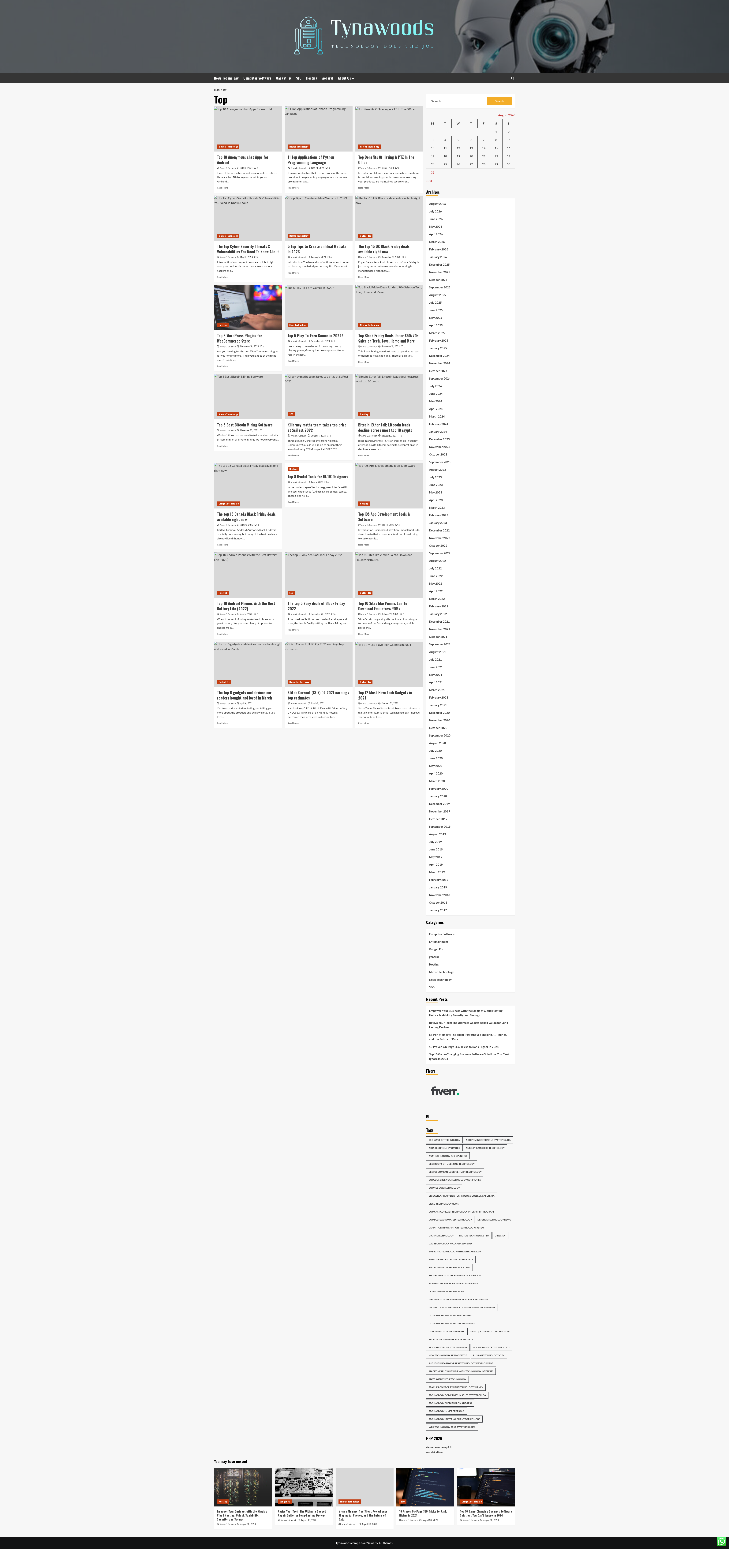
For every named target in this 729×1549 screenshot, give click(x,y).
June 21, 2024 (317, 167)
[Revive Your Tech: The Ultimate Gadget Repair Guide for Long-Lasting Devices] (304, 1487)
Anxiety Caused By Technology (485, 1147)
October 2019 (438, 819)
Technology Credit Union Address (450, 1403)
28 (483, 164)
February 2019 (438, 879)
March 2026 (437, 241)
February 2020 (438, 788)
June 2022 (436, 576)
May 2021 (435, 674)
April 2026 (436, 234)
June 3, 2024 (388, 167)
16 (508, 148)
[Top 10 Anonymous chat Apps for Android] (248, 129)
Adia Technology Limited (444, 1147)
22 (496, 156)
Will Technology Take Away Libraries (452, 1427)
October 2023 (438, 454)
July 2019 (435, 841)
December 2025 (439, 264)
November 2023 (439, 446)
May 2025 (435, 317)
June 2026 (436, 219)
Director (500, 1235)
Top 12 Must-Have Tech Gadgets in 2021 (385, 695)
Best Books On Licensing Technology (452, 1163)
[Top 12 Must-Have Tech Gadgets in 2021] (389, 664)
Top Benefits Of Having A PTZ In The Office (386, 159)
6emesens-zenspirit (439, 1447)
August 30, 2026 (248, 1524)
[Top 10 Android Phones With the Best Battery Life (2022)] (248, 575)
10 (432, 148)
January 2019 (438, 887)
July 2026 (435, 211)
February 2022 (438, 606)
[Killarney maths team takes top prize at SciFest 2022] (319, 396)
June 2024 (436, 393)
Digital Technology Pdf (474, 1235)
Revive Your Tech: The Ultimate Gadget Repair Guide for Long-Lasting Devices (469, 1025)
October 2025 (438, 279)
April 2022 (436, 591)
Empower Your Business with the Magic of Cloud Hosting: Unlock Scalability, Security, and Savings (466, 1013)
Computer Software (257, 78)
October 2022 (438, 545)
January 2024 (438, 431)
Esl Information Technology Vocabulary (455, 1275)
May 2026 (435, 226)
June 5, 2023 (317, 482)
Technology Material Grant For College (454, 1419)
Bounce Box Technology (444, 1187)
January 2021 (438, 705)
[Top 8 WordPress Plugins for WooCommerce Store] (248, 307)
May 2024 (435, 401)
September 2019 (439, 826)
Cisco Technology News (444, 1203)
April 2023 (436, 500)
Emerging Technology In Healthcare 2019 (455, 1251)
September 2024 (439, 378)
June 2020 (436, 758)
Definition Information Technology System (456, 1227)
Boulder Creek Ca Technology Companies (455, 1179)
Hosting (311, 78)
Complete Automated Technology (450, 1219)
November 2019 (439, 811)
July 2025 (435, 302)
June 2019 (436, 849)
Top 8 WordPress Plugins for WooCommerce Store (239, 338)
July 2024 (435, 386)
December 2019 (439, 803)
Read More (222, 187)
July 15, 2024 (246, 167)
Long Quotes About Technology (490, 1331)
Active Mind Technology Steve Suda (488, 1139)
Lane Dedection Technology (446, 1331)
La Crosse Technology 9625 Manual (451, 1315)
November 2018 (439, 895)
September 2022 (439, 553)
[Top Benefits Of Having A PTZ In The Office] (389, 129)
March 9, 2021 (317, 703)
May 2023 (435, 492)
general (327, 78)
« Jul (429, 180)
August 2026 (437, 203)
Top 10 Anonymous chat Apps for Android (242, 159)
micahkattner (435, 1452)
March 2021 (437, 690)
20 (471, 156)
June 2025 (436, 310)
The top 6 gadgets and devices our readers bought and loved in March (244, 695)
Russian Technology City (488, 1355)
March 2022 (437, 598)
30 (508, 164)
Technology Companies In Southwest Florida (457, 1395)
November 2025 (439, 272)
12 (458, 148)
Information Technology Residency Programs (458, 1299)
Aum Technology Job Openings (448, 1155)
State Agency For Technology (447, 1379)
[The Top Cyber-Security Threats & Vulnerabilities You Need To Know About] (248, 218)
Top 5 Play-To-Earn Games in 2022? (315, 335)
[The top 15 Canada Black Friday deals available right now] (248, 485)
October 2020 (438, 727)
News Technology (226, 78)
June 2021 (436, 667)
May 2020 (435, 765)
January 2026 (438, 257)
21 (483, 156)
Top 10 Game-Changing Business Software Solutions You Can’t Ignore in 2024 (469, 1056)
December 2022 (439, 530)
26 (458, 164)
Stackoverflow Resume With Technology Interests (461, 1371)
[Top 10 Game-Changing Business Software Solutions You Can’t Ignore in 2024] (486, 1487)
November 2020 (439, 720)
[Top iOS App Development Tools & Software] (389, 485)
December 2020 (439, 712)
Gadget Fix (283, 78)
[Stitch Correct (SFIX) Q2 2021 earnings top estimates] (319, 664)
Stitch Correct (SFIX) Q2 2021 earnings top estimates (318, 695)
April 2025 (436, 325)
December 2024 (439, 355)
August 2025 (437, 295)
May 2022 (435, 583)
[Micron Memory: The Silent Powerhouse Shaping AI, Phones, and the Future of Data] (365, 1487)
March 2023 (437, 507)
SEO (298, 78)
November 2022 (439, 538)
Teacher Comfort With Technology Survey (456, 1387)
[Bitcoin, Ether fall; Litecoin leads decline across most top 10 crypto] (389, 396)
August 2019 (437, 834)
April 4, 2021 (246, 703)
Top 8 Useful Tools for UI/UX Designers (318, 476)
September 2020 (439, 735)
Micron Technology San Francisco (451, 1339)
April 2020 (436, 773)
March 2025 (437, 333)
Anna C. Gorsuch (228, 168)
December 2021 (439, 621)
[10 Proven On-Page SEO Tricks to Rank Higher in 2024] (425, 1487)
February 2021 (438, 697)
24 (432, 164)
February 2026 (438, 249)
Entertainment (438, 941)
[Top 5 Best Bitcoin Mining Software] (248, 396)
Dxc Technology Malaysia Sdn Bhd (450, 1243)
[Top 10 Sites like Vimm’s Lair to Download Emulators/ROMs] (389, 575)
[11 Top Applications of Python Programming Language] (319, 129)
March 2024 (437, 416)
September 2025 (439, 287)
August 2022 (437, 560)
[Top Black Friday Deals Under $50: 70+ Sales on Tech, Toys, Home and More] (389, 307)
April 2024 (436, 409)
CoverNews (366, 1543)
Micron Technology (228, 146)
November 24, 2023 (320, 341)
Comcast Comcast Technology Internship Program (461, 1211)
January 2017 (438, 910)
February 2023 (438, 515)
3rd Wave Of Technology (444, 1139)
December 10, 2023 (249, 346)
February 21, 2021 (390, 703)
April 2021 (436, 682)
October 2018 (438, 902)
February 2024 (438, 424)
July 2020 (435, 750)
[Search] (512, 78)
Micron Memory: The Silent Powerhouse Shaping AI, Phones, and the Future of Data (468, 1037)
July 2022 (435, 568)
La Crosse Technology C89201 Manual (452, 1323)
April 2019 (436, 864)
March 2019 (437, 872)
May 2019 (435, 857)
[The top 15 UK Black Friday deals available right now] (389, 218)
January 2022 (438, 614)
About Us (344, 78)
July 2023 (435, 477)
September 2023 (439, 462)
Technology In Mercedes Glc (446, 1411)
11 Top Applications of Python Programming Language (311, 159)
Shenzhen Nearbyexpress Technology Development (461, 1363)
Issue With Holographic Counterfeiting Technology (462, 1307)
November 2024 (439, 363)
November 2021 (439, 629)
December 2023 (439, 439)
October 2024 (438, 371)
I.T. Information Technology (447, 1291)
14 (483, 148)
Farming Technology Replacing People (453, 1283)
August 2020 (437, 743)
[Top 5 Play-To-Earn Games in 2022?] (319, 307)
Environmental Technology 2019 (449, 1267)
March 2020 (437, 781)
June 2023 (436, 484)
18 (445, 156)
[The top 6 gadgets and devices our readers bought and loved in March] (248, 664)
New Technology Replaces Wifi (448, 1355)
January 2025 (438, 348)
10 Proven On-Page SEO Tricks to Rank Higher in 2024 (464, 1046)
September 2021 (439, 644)
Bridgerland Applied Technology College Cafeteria (462, 1195)
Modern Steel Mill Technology (448, 1347)
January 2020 (438, 796)
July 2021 (435, 659)
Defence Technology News (494, 1219)
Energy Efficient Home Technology (451, 1259)
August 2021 (437, 652)
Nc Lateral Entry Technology (491, 1347)
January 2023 (438, 522)
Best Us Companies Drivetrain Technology (455, 1171)
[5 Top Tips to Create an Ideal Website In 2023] (319, 218)
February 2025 (438, 340)
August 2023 (437, 469)
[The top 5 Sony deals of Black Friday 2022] (319, 575)
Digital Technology (441, 1235)
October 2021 (438, 636)
